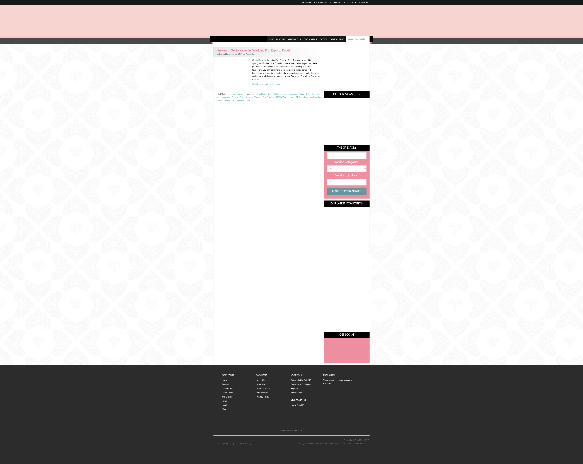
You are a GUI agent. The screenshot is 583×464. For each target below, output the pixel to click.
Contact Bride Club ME (301, 380)
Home (224, 380)
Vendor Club (227, 388)
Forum (224, 401)
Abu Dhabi (261, 94)
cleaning (226, 100)
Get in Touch (349, 3)
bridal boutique (315, 97)
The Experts (227, 397)
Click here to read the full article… (267, 84)
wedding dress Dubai (241, 100)
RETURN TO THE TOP (291, 431)
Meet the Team (263, 388)
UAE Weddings (301, 97)
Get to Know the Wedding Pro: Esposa (257, 97)
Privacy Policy (262, 397)
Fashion (231, 94)
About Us (306, 3)
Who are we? (262, 393)
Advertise (335, 3)
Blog (224, 409)
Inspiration (240, 94)
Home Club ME (297, 405)
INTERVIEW (280, 97)
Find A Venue (227, 393)
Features (226, 384)
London (290, 97)
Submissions (320, 3)
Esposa (235, 97)
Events (225, 405)
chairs (219, 100)
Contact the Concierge (300, 384)
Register (363, 3)
